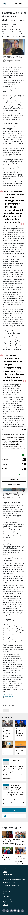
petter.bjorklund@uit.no (8, 696)
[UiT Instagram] (7, 910)
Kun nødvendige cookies (14, 484)
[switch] (24, 459)
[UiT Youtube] (15, 910)
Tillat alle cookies (14, 479)
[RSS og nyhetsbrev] (22, 910)
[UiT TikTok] (11, 910)
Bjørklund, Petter (7, 694)
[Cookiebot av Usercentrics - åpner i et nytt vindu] (20, 429)
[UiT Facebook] (4, 910)
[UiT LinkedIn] (18, 910)
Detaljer (21, 474)
